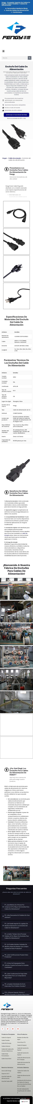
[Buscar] (29, 58)
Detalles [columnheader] (16, 332)
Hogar (4, 158)
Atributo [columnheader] (4, 332)
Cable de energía (14, 158)
